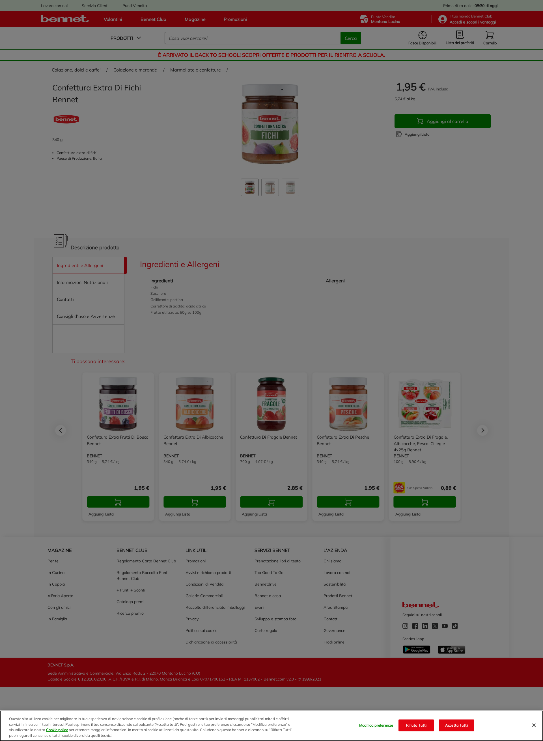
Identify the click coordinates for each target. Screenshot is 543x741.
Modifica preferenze (376, 725)
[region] (271, 725)
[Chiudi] (534, 725)
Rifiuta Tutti (416, 725)
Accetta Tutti (456, 725)
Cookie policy (57, 729)
